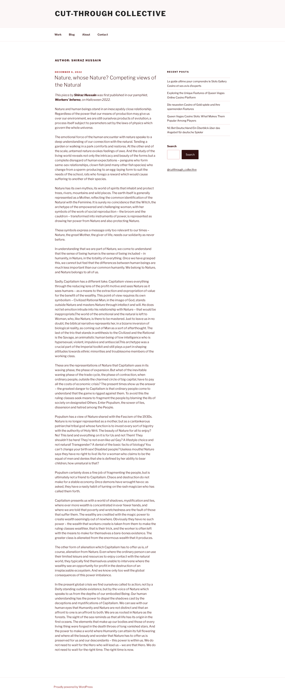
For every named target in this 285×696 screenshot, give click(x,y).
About (86, 34)
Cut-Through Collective (110, 13)
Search (171, 146)
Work (57, 34)
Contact (103, 34)
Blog (72, 34)
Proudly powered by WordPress (73, 686)
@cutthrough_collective (182, 169)
